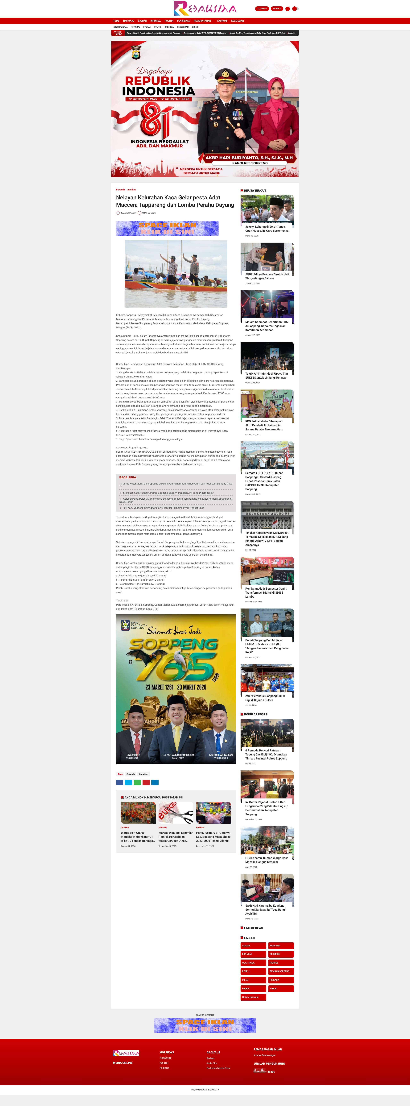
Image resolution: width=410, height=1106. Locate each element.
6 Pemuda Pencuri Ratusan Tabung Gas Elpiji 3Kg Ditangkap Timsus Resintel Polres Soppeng (266, 754)
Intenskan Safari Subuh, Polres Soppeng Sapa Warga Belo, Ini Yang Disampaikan (168, 492)
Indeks (277, 9)
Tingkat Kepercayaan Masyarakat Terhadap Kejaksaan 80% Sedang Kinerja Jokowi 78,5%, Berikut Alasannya (266, 539)
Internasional (120, 27)
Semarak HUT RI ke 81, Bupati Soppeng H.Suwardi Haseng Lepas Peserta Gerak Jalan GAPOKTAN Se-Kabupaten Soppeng (264, 481)
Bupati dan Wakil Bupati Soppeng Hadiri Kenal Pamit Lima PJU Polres (203, 33)
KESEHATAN (237, 21)
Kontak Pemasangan (264, 1055)
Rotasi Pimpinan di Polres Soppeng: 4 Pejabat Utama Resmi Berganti (260, 33)
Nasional (135, 27)
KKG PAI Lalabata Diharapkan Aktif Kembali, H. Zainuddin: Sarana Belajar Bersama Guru (264, 425)
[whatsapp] (137, 782)
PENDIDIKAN (183, 21)
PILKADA (274, 980)
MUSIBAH (275, 954)
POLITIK (169, 21)
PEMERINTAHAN (202, 21)
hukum (273, 988)
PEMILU (246, 971)
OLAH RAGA (248, 962)
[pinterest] (146, 782)
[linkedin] (155, 782)
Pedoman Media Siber (218, 1068)
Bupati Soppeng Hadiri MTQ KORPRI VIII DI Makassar (151, 33)
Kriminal (169, 27)
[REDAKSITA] (205, 16)
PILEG (245, 980)
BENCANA (275, 945)
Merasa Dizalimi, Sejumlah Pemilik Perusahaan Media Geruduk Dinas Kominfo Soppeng (176, 837)
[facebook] (112, 9)
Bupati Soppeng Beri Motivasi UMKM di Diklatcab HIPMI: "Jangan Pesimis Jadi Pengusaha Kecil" (267, 646)
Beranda (120, 189)
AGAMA (246, 945)
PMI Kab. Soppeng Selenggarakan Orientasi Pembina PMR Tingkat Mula (163, 507)
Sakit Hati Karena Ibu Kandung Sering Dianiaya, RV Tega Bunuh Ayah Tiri (265, 909)
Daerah (147, 27)
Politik (157, 27)
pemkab (131, 189)
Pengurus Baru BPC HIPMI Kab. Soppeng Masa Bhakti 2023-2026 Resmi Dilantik (213, 836)
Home (116, 21)
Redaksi (211, 1058)
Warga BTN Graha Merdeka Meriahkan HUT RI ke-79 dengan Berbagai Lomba (137, 837)
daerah (131, 774)
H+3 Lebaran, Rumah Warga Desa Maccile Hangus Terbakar (266, 860)
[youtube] (125, 9)
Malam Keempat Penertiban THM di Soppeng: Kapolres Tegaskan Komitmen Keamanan (267, 326)
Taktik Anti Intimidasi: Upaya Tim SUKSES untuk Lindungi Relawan (266, 375)
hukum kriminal (250, 997)
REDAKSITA (213, 1090)
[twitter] (117, 9)
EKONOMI (222, 21)
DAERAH (142, 21)
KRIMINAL (156, 21)
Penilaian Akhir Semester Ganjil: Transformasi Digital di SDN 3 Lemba (266, 592)
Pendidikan (183, 27)
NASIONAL (128, 21)
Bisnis (195, 27)
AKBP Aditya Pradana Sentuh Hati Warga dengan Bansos (267, 276)
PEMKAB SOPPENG (280, 971)
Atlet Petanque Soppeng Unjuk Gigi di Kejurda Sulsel (265, 698)
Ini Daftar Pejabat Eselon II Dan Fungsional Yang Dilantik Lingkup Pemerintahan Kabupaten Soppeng (266, 808)
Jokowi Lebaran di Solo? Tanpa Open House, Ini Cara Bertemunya (267, 228)
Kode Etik (212, 1063)
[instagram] (121, 9)
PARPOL (274, 962)
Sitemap (262, 9)
